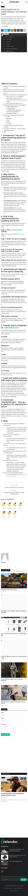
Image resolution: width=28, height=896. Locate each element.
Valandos (5, 26)
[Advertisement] (14, 69)
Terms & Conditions (8, 888)
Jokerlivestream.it (23, 474)
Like (3, 508)
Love (15, 508)
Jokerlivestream (15, 96)
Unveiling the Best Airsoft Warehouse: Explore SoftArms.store (14, 493)
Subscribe (23, 879)
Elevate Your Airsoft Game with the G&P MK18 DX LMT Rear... (17, 856)
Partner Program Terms (18, 888)
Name (2, 712)
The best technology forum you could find (14, 487)
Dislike (9, 508)
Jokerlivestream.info (10, 476)
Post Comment (5, 734)
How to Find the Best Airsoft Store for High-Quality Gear (13, 634)
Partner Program (13, 890)
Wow (15, 516)
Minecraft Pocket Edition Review (9, 589)
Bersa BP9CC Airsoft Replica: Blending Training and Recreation (14, 611)
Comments (4, 709)
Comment (3, 724)
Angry (3, 516)
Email (2, 718)
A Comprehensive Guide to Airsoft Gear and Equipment (12, 679)
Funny (20, 508)
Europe (3, 6)
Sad (9, 516)
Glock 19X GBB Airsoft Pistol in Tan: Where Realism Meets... (14, 657)
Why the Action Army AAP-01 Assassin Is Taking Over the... (13, 702)
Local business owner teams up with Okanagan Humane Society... (16, 850)
